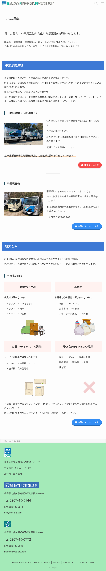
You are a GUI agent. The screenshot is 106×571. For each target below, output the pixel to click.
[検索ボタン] (96, 3)
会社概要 (56, 562)
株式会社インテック (42, 562)
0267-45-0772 (20, 539)
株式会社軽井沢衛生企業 (21, 562)
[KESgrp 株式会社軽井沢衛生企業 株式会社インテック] (28, 3)
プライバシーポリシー (86, 562)
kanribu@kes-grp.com (15, 551)
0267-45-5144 (20, 500)
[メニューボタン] (102, 3)
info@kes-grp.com (13, 512)
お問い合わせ (68, 562)
